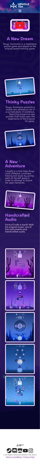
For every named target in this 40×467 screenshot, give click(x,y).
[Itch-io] (20, 450)
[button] (20, 10)
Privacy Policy (29, 457)
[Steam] (9, 450)
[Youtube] (25, 450)
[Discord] (14, 450)
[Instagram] (30, 450)
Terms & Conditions (14, 457)
